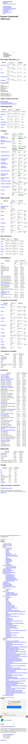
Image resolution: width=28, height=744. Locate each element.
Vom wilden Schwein (10, 605)
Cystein (2, 321)
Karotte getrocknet (4, 101)
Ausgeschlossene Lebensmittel (9, 586)
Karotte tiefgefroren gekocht (6, 102)
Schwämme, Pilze (9, 618)
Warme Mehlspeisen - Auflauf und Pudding (15, 623)
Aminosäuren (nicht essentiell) (12, 555)
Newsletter (5, 638)
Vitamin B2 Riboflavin (5, 155)
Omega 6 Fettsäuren (5, 376)
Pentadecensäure (4, 402)
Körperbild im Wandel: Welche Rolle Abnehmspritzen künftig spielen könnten (14, 659)
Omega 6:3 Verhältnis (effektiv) (7, 378)
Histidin (2, 344)
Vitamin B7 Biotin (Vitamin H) (4, 174)
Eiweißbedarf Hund (10, 576)
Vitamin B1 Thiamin (5, 151)
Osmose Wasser (9, 676)
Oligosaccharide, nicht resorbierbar (5, 292)
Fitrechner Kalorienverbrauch (12, 593)
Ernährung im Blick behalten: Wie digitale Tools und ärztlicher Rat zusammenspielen (16, 647)
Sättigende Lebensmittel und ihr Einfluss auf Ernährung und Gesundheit (15, 684)
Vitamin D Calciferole (5, 186)
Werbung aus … (4, 740)
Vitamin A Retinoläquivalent (4, 137)
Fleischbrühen (9, 597)
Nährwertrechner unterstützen (9, 572)
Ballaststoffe (3, 80)
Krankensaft (8, 636)
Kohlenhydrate (4, 76)
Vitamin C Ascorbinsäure (6, 183)
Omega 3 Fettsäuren (5, 374)
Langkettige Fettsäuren (5, 440)
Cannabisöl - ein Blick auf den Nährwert (14, 690)
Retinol (2, 143)
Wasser (2, 127)
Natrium (2, 211)
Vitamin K (3, 193)
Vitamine (7, 552)
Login (7, 590)
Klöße (7, 599)
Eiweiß (2, 72)
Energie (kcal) (4, 65)
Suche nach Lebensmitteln (11, 567)
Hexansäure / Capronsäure (6, 381)
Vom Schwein (9, 604)
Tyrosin (2, 328)
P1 (1, 469)
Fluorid (2, 251)
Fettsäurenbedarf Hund (10, 577)
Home (4, 546)
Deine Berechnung (7, 568)
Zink (2, 243)
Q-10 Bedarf (8, 564)
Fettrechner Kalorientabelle (11, 594)
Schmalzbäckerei (9, 624)
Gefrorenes (8, 631)
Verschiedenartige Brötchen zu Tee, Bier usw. (15, 637)
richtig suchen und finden (8, 570)
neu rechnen (6, 53)
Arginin (2, 341)
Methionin (3, 318)
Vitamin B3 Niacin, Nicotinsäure (5, 159)
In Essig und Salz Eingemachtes (12, 632)
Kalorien (7, 550)
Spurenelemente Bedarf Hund (12, 579)
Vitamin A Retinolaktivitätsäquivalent (6, 141)
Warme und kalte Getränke (11, 635)
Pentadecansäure (4, 389)
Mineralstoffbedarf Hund (11, 578)
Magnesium (3, 222)
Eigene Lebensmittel (7, 585)
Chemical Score (4, 304)
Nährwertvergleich (7, 571)
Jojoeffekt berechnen (10, 592)
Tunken (7, 600)
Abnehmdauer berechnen (8, 695)
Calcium (2, 219)
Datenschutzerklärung (10, 726)
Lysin (2, 314)
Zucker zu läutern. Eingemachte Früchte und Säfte (16, 630)
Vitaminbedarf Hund (10, 580)
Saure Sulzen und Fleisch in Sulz (12, 610)
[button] (1, 717)
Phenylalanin (3, 325)
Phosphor (3, 226)
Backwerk (8, 629)
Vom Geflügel (9, 609)
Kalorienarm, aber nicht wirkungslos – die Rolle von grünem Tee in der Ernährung (16, 657)
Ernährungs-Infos (6, 583)
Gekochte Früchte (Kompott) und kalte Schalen (15, 611)
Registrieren (8, 589)
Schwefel (3, 229)
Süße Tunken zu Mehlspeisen (12, 625)
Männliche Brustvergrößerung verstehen (14, 675)
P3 (1, 472)
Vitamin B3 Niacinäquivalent (4, 163)
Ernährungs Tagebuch (7, 584)
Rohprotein (3, 482)
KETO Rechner (9, 560)
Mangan (2, 249)
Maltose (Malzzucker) (5, 284)
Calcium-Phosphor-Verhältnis (5, 207)
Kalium (2, 215)
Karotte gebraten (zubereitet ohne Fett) (8, 103)
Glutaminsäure (4, 358)
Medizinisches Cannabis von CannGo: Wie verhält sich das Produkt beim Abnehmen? (16, 654)
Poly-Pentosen (4, 453)
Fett (1, 68)
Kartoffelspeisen (9, 619)
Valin (2, 339)
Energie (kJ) (3, 114)
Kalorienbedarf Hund (10, 574)
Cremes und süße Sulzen (11, 626)
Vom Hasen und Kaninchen (11, 607)
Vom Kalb (8, 602)
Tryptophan (3, 335)
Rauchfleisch (8, 633)
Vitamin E (3, 190)
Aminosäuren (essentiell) (11, 554)
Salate (7, 612)
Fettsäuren (8, 558)
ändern (18, 59)
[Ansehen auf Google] (2, 720)
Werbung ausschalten (7, 545)
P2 (1, 470)
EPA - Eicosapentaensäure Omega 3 (8, 430)
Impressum (3, 726)
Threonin (2, 332)
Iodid (2, 254)
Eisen (2, 241)
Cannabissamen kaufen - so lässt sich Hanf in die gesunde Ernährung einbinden (16, 681)
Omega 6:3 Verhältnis (5, 377)
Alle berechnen (9, 548)
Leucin (2, 311)
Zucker (2, 263)
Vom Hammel (8, 603)
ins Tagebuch (6, 56)
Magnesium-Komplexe (10, 671)
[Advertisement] (14, 36)
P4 (1, 473)
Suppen (7, 598)
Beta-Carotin (3, 147)
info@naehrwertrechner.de (8, 734)
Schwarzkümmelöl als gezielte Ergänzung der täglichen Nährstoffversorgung (15, 650)
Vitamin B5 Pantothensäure (4, 167)
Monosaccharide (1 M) (5, 281)
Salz (1, 203)
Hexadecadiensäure (5, 414)
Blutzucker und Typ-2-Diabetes (12, 640)
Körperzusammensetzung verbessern (13, 668)
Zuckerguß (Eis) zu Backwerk (12, 627)
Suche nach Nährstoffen (11, 566)
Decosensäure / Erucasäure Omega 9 (8, 409)
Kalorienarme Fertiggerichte (11, 677)
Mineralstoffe (8, 553)
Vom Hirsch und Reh (10, 606)
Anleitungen (5, 581)
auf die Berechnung (7, 55)
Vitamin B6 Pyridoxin (5, 170)
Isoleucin (2, 307)
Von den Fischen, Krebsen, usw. (12, 616)
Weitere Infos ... (4, 492)
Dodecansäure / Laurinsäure (6, 386)
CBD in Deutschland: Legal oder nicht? (14, 691)
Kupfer (2, 246)
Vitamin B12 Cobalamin (6, 180)
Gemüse (7, 617)
